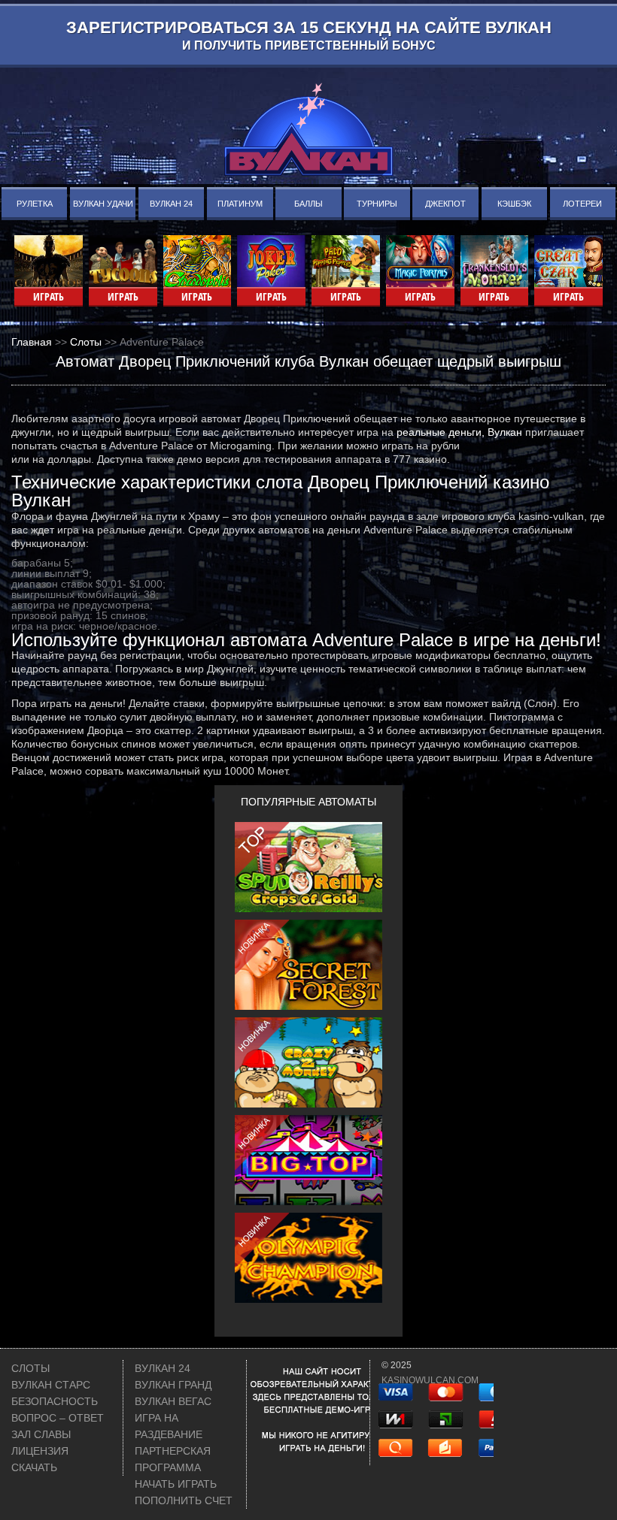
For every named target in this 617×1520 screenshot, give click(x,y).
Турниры (377, 203)
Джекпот (445, 203)
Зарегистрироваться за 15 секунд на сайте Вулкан (309, 35)
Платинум (240, 203)
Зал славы (41, 1434)
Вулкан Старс (50, 1385)
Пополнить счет (184, 1500)
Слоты (30, 1368)
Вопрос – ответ (57, 1418)
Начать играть (176, 1484)
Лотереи (582, 203)
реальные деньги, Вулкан (459, 432)
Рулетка (35, 203)
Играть (48, 296)
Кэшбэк (514, 203)
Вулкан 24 (171, 203)
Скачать (34, 1467)
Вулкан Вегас (173, 1401)
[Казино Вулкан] (309, 129)
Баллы (308, 203)
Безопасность (54, 1401)
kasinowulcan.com (430, 1380)
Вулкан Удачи (103, 203)
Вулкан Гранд (173, 1385)
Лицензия (39, 1451)
